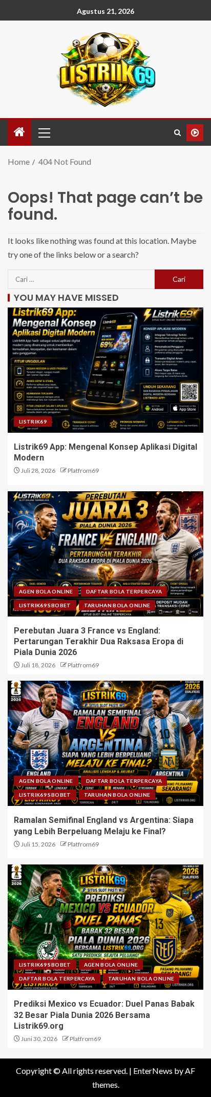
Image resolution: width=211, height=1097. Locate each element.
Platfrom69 (83, 470)
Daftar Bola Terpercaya (124, 591)
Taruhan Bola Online (117, 605)
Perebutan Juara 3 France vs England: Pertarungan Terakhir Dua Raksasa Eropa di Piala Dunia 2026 (98, 642)
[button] (43, 132)
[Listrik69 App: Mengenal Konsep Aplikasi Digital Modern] (105, 370)
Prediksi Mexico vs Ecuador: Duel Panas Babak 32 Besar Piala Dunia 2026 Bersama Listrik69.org (104, 1015)
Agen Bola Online (46, 591)
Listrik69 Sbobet (45, 605)
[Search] (177, 133)
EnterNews (153, 1070)
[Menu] (43, 132)
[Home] (19, 132)
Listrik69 (33, 421)
